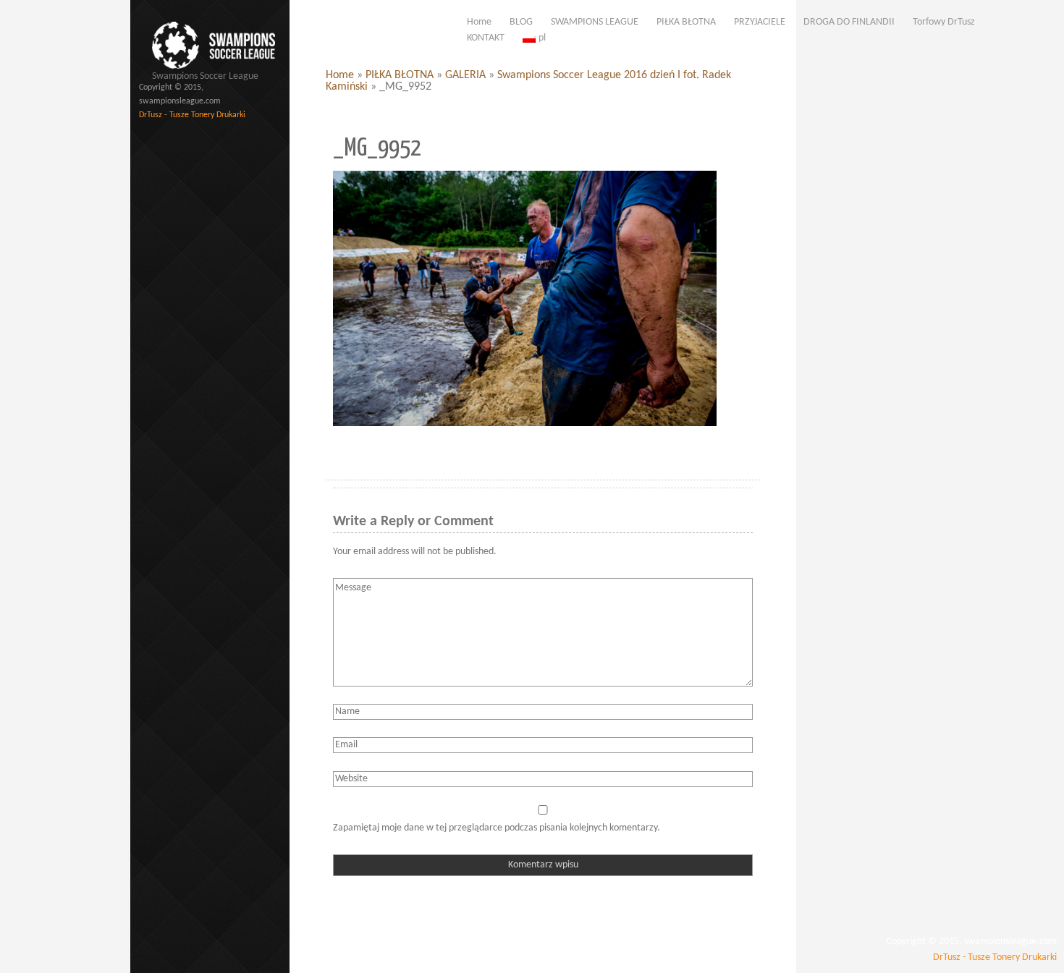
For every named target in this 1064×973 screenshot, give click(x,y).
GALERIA (465, 75)
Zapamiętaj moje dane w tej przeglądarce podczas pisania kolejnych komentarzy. (496, 828)
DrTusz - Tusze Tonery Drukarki (192, 115)
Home (340, 75)
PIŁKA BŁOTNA (400, 75)
